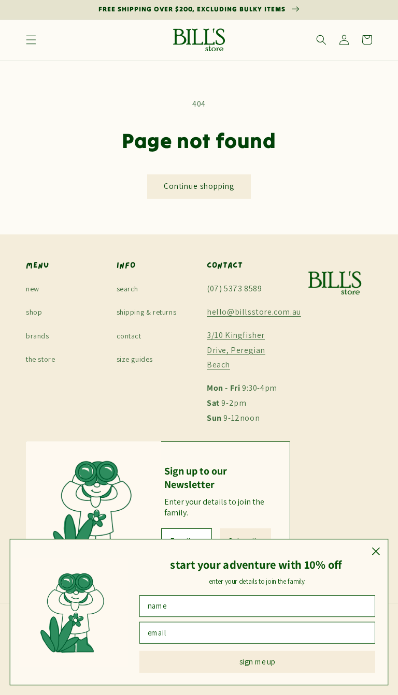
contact (129, 336)
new (32, 288)
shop (34, 312)
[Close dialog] (376, 551)
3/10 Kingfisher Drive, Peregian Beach (236, 350)
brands (37, 336)
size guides (135, 359)
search (128, 288)
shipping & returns (147, 312)
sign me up (257, 662)
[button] (31, 39)
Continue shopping (199, 186)
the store (40, 359)
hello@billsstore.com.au (254, 311)
